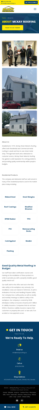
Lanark (19, 397)
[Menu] (35, 9)
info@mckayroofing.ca (19, 352)
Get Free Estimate (31, 2)
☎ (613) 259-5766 (6, 1)
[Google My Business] (22, 400)
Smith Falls (14, 394)
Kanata (5, 392)
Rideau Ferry (27, 394)
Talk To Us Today (12, 28)
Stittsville (10, 392)
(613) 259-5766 (19, 366)
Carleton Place (24, 392)
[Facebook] (17, 400)
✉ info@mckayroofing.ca (8, 3)
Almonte (20, 394)
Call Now (9, 407)
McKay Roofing (14, 388)
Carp (14, 397)
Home (4, 18)
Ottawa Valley (26, 397)
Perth (8, 394)
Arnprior (16, 392)
